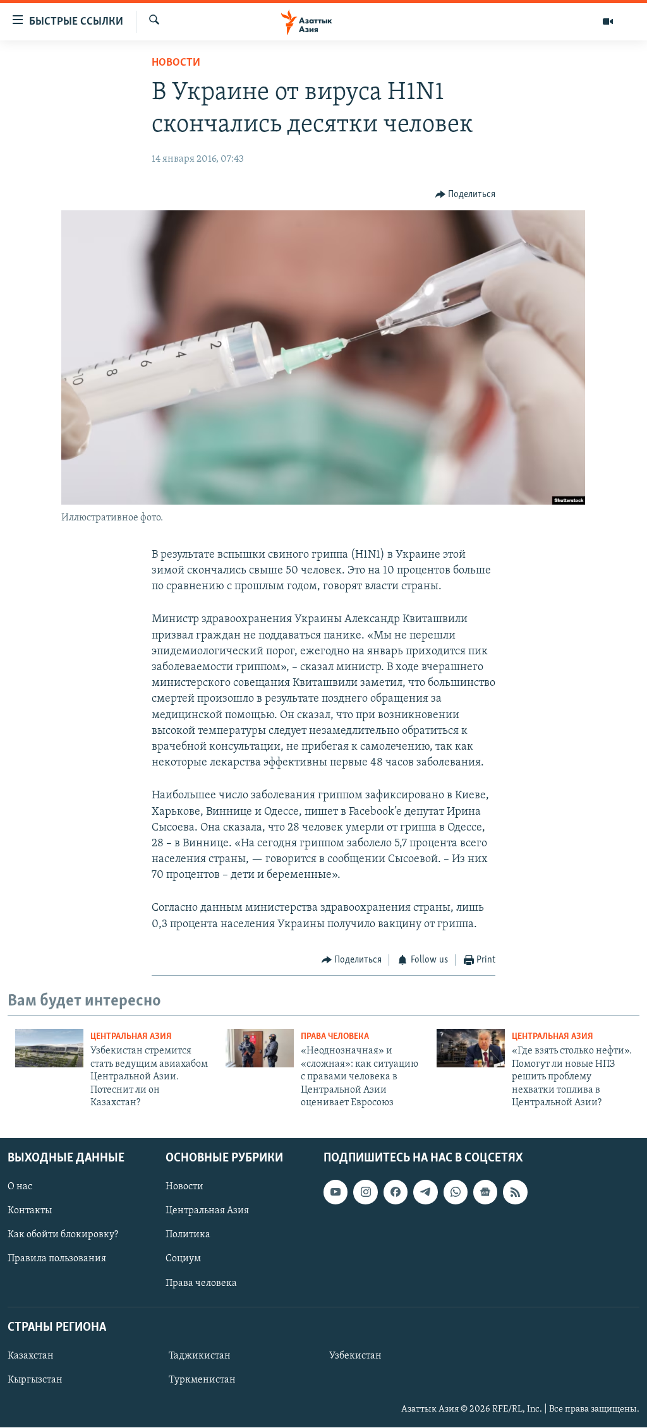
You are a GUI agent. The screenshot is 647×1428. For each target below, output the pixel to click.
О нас (20, 1187)
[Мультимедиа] (608, 21)
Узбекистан (355, 1356)
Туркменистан (202, 1380)
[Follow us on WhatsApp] (456, 1192)
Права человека (335, 1036)
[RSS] (515, 1192)
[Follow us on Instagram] (365, 1192)
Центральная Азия (131, 1036)
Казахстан (31, 1356)
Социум (183, 1259)
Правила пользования (57, 1259)
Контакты (30, 1211)
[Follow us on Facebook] (396, 1192)
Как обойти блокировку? (63, 1235)
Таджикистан (200, 1356)
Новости (176, 63)
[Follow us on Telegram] (425, 1192)
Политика (188, 1235)
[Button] (465, 194)
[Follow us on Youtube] (336, 1192)
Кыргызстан (35, 1380)
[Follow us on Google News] (485, 1192)
